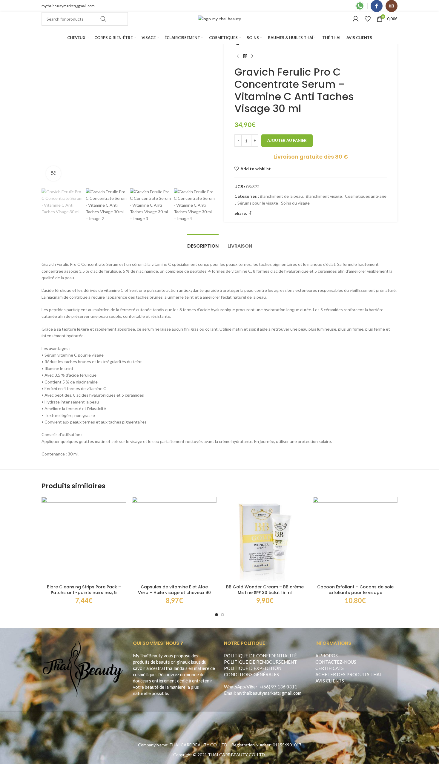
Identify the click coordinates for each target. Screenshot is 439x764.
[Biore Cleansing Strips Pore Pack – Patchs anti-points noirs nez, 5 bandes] (84, 539)
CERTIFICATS (329, 668)
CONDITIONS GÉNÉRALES (251, 674)
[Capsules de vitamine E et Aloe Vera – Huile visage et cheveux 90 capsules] (174, 539)
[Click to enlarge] (53, 173)
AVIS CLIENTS (329, 680)
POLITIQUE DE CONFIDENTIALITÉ (260, 655)
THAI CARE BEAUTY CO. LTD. (237, 754)
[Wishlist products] (368, 19)
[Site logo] (219, 18)
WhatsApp (234, 686)
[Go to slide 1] (216, 614)
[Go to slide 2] (222, 614)
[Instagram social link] (391, 6)
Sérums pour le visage (257, 202)
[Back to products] (245, 56)
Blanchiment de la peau (281, 196)
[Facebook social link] (377, 6)
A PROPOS (326, 655)
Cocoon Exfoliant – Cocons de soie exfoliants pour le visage (355, 590)
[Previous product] (238, 56)
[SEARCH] (103, 19)
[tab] (203, 243)
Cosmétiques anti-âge (365, 196)
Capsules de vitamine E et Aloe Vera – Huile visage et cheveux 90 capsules (174, 593)
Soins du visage (295, 202)
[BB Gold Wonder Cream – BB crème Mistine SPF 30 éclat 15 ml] (264, 539)
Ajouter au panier (287, 140)
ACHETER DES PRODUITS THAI (348, 674)
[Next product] (252, 56)
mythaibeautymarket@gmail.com (68, 6)
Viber (252, 686)
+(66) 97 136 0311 (278, 686)
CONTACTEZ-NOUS (335, 662)
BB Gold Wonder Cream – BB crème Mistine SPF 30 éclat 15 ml (265, 590)
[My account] (356, 19)
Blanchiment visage (324, 196)
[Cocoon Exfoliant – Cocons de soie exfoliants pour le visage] (355, 539)
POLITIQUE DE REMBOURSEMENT (260, 662)
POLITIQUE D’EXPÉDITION (252, 668)
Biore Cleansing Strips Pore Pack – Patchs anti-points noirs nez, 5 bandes (84, 593)
